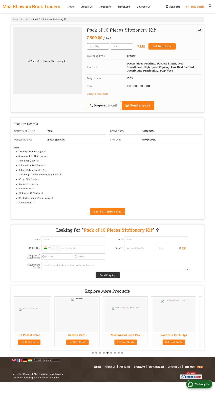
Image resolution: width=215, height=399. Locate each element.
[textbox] (122, 46)
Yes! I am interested (108, 211)
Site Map (190, 367)
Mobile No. (34, 248)
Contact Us (143, 6)
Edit (142, 46)
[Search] (210, 6)
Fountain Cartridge (136, 335)
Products (105, 6)
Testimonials (156, 367)
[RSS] (200, 367)
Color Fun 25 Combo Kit (184, 335)
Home (71, 6)
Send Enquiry (140, 105)
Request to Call (105, 105)
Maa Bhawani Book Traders (31, 6)
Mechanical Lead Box (88, 335)
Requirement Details (33, 266)
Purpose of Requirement (33, 256)
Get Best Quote (40, 342)
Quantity (119, 248)
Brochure (124, 6)
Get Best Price (162, 46)
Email (120, 239)
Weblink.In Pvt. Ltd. (49, 378)
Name (37, 239)
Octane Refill (40, 335)
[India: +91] (46, 248)
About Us (87, 6)
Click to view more (97, 94)
